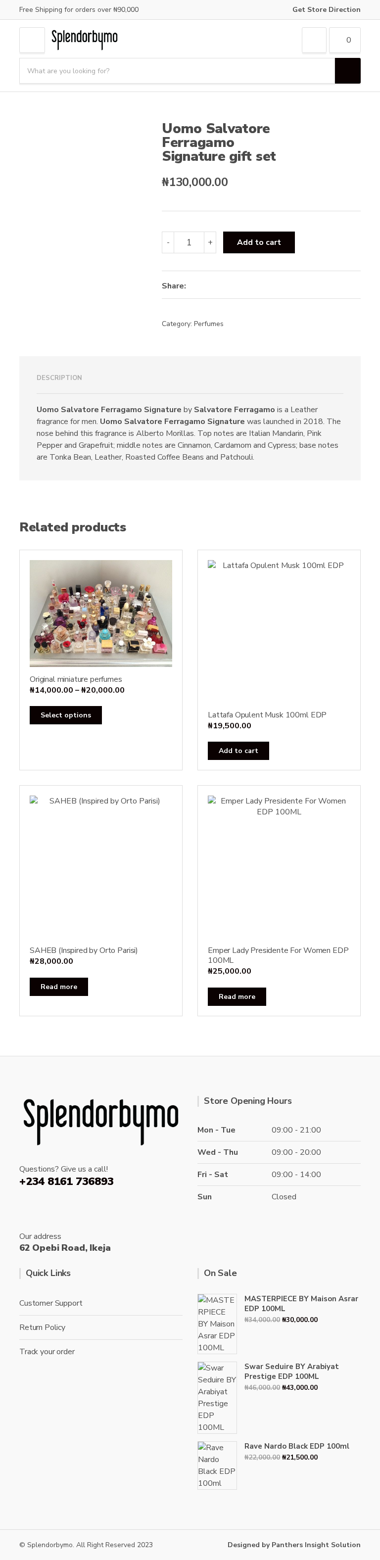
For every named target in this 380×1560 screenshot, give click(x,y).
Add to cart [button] (238, 751)
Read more (59, 987)
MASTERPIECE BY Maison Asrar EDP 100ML (301, 1304)
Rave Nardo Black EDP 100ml (296, 1446)
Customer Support (50, 1303)
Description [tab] (59, 378)
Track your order (46, 1351)
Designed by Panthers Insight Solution (294, 1545)
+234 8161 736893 (66, 1181)
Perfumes (209, 324)
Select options (66, 715)
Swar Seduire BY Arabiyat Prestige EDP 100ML (291, 1371)
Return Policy (42, 1327)
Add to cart (259, 242)
